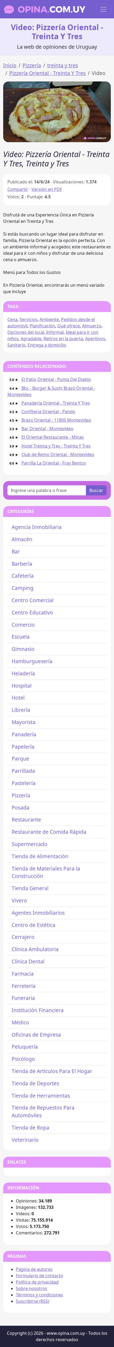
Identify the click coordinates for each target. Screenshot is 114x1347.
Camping (22, 588)
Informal (55, 332)
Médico (20, 1022)
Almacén (22, 539)
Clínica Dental (28, 961)
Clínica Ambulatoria (35, 949)
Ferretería (24, 985)
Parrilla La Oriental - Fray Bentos (53, 463)
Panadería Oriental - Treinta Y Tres (55, 403)
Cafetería (23, 575)
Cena (12, 319)
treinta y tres (62, 65)
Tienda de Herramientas (41, 1095)
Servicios (28, 319)
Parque (20, 758)
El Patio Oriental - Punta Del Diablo (56, 379)
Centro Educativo (32, 612)
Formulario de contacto (39, 1276)
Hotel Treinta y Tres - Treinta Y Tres (56, 446)
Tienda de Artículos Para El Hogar (52, 1071)
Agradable (31, 339)
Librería (21, 709)
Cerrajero (23, 937)
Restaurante (26, 819)
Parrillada (23, 770)
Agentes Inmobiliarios (38, 912)
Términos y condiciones (39, 1295)
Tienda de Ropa (30, 1127)
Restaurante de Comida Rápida (49, 831)
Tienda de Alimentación (40, 856)
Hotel (18, 697)
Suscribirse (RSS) (32, 1301)
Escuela (21, 636)
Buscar (96, 490)
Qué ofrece (68, 326)
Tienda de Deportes (35, 1083)
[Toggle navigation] (103, 9)
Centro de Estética (33, 925)
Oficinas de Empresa (36, 1034)
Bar (16, 551)
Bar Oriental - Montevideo (47, 429)
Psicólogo (23, 1058)
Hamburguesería (32, 661)
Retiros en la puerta (63, 339)
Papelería (23, 746)
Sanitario (16, 345)
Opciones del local (25, 332)
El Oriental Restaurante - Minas (52, 437)
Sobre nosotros (31, 1288)
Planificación (42, 326)
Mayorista (24, 722)
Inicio (9, 65)
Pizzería (32, 65)
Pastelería (24, 783)
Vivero (19, 900)
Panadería (24, 734)
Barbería (22, 563)
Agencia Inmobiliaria (37, 527)
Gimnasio (23, 648)
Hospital (22, 685)
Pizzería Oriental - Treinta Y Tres (47, 73)
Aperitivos (95, 339)
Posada (20, 807)
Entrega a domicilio (47, 345)
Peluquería (25, 1046)
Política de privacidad (37, 1282)
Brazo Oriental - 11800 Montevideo (56, 420)
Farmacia (23, 973)
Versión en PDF (47, 189)
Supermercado (29, 844)
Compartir (17, 189)
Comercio (23, 624)
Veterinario (25, 1139)
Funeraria (23, 997)
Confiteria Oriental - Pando (48, 411)
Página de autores (34, 1269)
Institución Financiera (38, 1010)
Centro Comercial (33, 600)
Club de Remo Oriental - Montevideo (57, 454)
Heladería (23, 673)
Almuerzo (91, 326)
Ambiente (49, 319)
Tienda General (30, 888)
